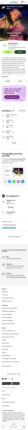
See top (23, 110)
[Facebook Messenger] (18, 181)
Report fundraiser (15, 236)
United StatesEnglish (15, 374)
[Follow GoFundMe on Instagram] (12, 378)
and (14, 7)
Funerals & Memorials (9, 224)
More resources (6, 366)
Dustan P (9, 130)
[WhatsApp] (14, 181)
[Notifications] (21, 2)
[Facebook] (9, 181)
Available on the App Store (16, 383)
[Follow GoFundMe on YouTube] (5, 378)
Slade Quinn (9, 120)
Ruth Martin (9, 136)
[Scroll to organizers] (4, 7)
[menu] (25, 2)
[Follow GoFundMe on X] (9, 378)
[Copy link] (5, 181)
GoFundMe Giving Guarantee (17, 277)
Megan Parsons (10, 200)
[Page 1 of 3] (13, 37)
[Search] (2, 2)
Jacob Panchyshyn (11, 114)
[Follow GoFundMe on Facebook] (2, 378)
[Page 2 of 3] (14, 37)
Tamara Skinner (10, 212)
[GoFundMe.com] (14, 2)
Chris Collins (9, 125)
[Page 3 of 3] (15, 37)
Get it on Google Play (6, 383)
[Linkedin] (22, 181)
